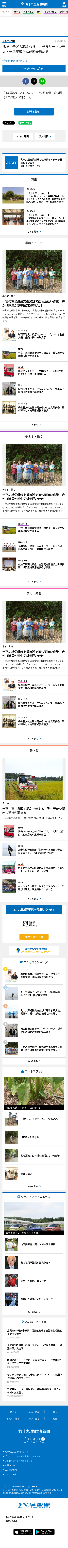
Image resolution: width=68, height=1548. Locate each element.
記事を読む (34, 111)
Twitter (34, 1439)
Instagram (42, 1439)
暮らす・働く (50, 11)
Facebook (25, 1439)
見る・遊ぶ (29, 11)
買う (39, 11)
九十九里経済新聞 (34, 4)
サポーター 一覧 (34, 936)
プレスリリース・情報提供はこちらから (22, 1456)
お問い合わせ (11, 1465)
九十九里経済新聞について (17, 1451)
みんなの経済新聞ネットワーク (34, 1505)
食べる (17, 11)
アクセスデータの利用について (19, 1460)
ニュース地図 (8, 40)
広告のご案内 (11, 1470)
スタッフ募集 (11, 1474)
